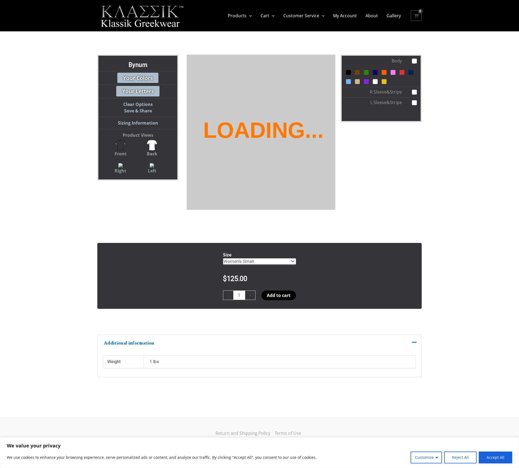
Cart (265, 16)
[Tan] (357, 81)
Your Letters (138, 91)
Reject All (460, 457)
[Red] (402, 72)
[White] (375, 81)
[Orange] (384, 72)
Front (121, 154)
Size (227, 255)
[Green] (366, 72)
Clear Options (138, 104)
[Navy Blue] (375, 72)
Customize (424, 457)
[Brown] (357, 72)
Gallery (394, 16)
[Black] (348, 72)
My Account (345, 16)
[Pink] (393, 72)
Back (152, 154)
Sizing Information (138, 123)
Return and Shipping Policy (242, 433)
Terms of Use (288, 433)
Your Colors (138, 77)
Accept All (495, 457)
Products (237, 16)
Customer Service (301, 16)
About (371, 16)
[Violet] (366, 81)
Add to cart (279, 295)
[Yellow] (384, 81)
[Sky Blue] (348, 81)
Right (120, 171)
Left (152, 171)
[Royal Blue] (410, 72)
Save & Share (138, 111)
